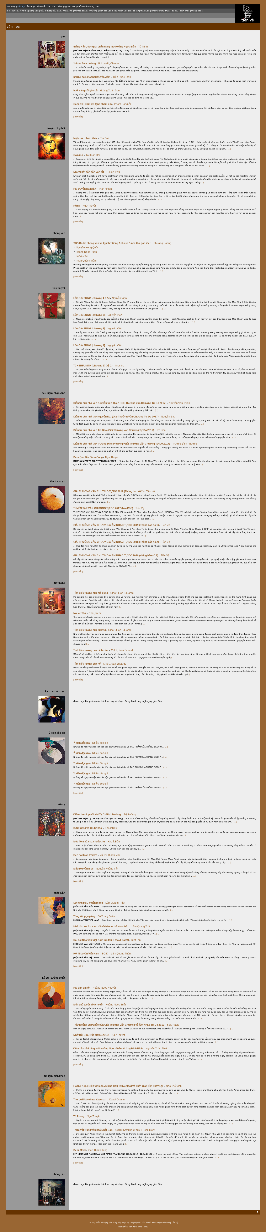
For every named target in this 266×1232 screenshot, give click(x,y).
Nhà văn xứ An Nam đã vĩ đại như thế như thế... (101, 926)
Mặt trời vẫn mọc (84, 868)
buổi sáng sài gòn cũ (86, 90)
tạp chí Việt (69, 6)
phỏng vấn (33, 11)
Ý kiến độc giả (82, 742)
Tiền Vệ (150, 491)
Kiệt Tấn (136, 940)
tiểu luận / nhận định (63, 11)
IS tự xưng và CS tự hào (88, 828)
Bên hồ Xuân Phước (86, 855)
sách (60, 6)
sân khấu (41, 6)
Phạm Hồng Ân (123, 104)
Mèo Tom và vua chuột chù (90, 841)
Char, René (95, 613)
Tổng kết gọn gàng (84, 916)
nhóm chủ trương (85, 6)
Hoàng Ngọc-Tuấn (86, 251)
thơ (8, 11)
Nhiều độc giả (100, 742)
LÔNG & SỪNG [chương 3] (89, 315)
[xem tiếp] (78, 117)
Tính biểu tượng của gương (90, 630)
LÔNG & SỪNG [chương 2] (89, 328)
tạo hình (52, 6)
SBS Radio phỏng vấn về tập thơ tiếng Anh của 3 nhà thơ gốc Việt (112, 243)
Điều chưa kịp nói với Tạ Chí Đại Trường (98, 814)
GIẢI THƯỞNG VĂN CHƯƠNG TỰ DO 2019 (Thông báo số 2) (109, 491)
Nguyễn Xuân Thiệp (157, 1048)
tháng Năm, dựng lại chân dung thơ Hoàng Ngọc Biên (105, 46)
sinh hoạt (11, 6)
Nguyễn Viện (119, 298)
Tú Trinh (143, 46)
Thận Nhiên (105, 188)
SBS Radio (173, 1024)
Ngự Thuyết (89, 205)
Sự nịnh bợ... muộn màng (88, 902)
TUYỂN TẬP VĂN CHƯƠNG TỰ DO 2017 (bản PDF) (103, 508)
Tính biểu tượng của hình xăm (91, 650)
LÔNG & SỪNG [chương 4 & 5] (92, 298)
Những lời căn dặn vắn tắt (89, 172)
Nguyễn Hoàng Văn (107, 868)
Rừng (77, 205)
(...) (229, 149)
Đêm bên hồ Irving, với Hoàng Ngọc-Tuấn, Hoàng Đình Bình (108, 1048)
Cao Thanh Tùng (97, 1150)
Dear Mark (80, 1150)
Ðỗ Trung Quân (106, 916)
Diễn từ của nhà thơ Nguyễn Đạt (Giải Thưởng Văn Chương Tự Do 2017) (116, 416)
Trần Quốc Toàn (122, 77)
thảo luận (145, 11)
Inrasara (119, 365)
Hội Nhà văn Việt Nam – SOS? (91, 953)
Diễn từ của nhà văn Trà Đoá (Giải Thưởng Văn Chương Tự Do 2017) (114, 430)
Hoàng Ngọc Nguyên (105, 987)
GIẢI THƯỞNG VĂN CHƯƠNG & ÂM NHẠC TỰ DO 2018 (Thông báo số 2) (116, 542)
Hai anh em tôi (82, 987)
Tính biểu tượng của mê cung (91, 593)
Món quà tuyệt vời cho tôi (88, 1004)
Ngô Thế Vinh (174, 1086)
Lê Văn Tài (82, 256)
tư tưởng (93, 11)
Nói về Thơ (80, 613)
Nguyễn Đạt (168, 416)
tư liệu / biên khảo (181, 11)
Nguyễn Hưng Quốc (87, 247)
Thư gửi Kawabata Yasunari (90, 1099)
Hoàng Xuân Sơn (110, 90)
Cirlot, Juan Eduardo (122, 593)
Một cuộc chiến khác (86, 138)
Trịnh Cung (130, 814)
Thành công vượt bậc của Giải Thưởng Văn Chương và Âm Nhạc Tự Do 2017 (119, 1024)
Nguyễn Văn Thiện (179, 403)
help (98, 6)
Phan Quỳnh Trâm (86, 260)
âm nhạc (31, 6)
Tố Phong (79, 1116)
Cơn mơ (79, 155)
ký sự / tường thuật (160, 11)
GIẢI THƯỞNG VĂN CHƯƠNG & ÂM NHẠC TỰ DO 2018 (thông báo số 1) (116, 555)
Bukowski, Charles (108, 63)
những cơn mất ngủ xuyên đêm (92, 77)
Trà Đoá (104, 138)
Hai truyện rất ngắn (85, 188)
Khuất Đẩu (111, 828)
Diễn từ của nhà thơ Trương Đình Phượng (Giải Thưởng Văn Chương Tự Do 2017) (122, 443)
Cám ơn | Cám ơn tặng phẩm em (93, 104)
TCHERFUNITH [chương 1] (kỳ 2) (93, 365)
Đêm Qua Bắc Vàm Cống (88, 457)
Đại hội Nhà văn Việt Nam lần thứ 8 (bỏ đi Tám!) (101, 940)
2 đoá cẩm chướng (85, 63)
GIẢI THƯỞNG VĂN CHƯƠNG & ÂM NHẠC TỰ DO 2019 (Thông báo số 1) (116, 525)
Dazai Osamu (117, 1099)
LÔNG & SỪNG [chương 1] (89, 345)
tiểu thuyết (46, 11)
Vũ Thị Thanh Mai (110, 855)
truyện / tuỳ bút (19, 11)
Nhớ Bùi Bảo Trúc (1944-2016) (91, 1035)
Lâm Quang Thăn (115, 902)
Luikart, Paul (113, 172)
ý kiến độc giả (124, 11)
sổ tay (136, 11)
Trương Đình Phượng (184, 443)
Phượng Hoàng (162, 243)
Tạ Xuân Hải (93, 155)
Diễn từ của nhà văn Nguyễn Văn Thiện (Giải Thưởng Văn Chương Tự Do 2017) (120, 403)
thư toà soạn (80, 11)
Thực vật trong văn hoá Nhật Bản (93, 1130)
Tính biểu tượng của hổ (87, 663)
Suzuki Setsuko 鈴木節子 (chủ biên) (135, 1130)
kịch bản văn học (107, 11)
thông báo (196, 11)
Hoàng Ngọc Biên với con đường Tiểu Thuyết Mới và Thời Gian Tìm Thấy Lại (119, 1086)
